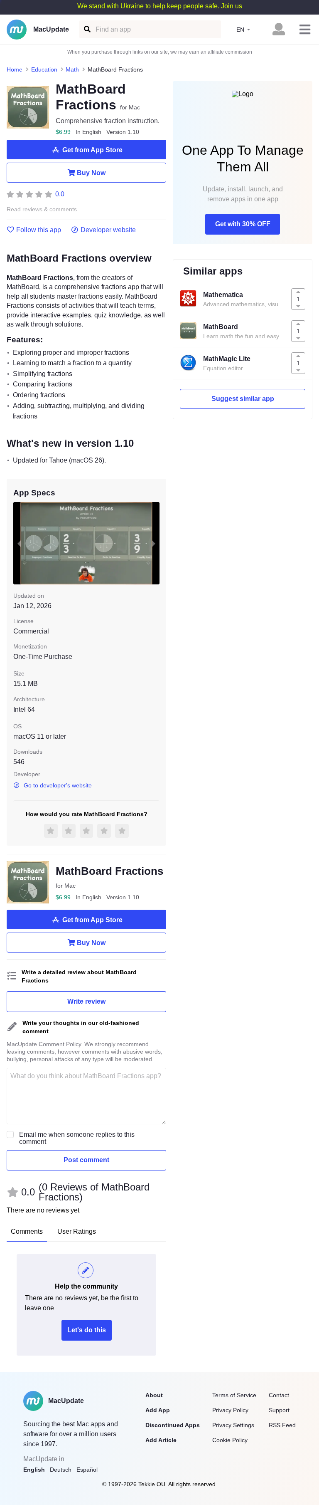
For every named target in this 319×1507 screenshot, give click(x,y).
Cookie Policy (230, 1440)
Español (87, 1469)
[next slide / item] (154, 543)
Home (14, 69)
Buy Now (91, 172)
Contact (279, 1395)
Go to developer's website (58, 785)
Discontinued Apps (172, 1425)
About (154, 1395)
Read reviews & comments (42, 209)
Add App (157, 1410)
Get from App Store (92, 150)
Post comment (86, 1160)
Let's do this (86, 1330)
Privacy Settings (233, 1425)
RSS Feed (282, 1425)
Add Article (161, 1440)
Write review (86, 1001)
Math (72, 69)
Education (44, 69)
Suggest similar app (242, 398)
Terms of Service (234, 1395)
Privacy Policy (230, 1410)
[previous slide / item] (19, 543)
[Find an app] (87, 29)
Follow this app (38, 230)
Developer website (108, 230)
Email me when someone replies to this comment (77, 1138)
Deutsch (60, 1469)
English (34, 1469)
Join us (231, 6)
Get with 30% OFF (242, 224)
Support (279, 1410)
